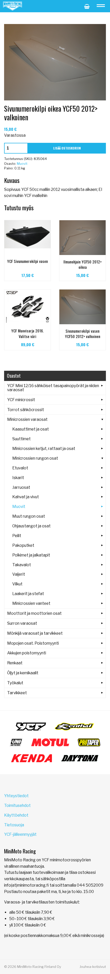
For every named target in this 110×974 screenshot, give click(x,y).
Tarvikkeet (17, 692)
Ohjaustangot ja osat (31, 526)
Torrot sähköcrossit (25, 409)
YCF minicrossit (21, 399)
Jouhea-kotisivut (93, 967)
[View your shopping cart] (87, 6)
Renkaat (15, 662)
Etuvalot (20, 468)
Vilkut (17, 584)
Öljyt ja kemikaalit (22, 672)
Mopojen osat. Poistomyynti (33, 643)
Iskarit (18, 477)
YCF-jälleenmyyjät (20, 834)
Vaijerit (18, 574)
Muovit (22, 164)
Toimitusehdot (17, 805)
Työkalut (15, 682)
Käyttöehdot (16, 815)
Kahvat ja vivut (25, 496)
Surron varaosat (22, 623)
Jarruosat (21, 487)
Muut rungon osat (28, 516)
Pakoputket (23, 545)
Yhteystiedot (16, 795)
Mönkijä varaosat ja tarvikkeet (35, 633)
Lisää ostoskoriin (67, 148)
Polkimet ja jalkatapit (31, 555)
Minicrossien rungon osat (35, 458)
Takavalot (21, 564)
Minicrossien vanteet (31, 603)
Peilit (16, 535)
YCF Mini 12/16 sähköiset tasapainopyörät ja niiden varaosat (53, 387)
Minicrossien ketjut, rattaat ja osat (43, 448)
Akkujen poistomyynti (26, 653)
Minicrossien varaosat (27, 419)
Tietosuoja (14, 824)
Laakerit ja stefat (28, 593)
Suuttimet (21, 438)
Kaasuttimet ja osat (30, 429)
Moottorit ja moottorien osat (34, 613)
